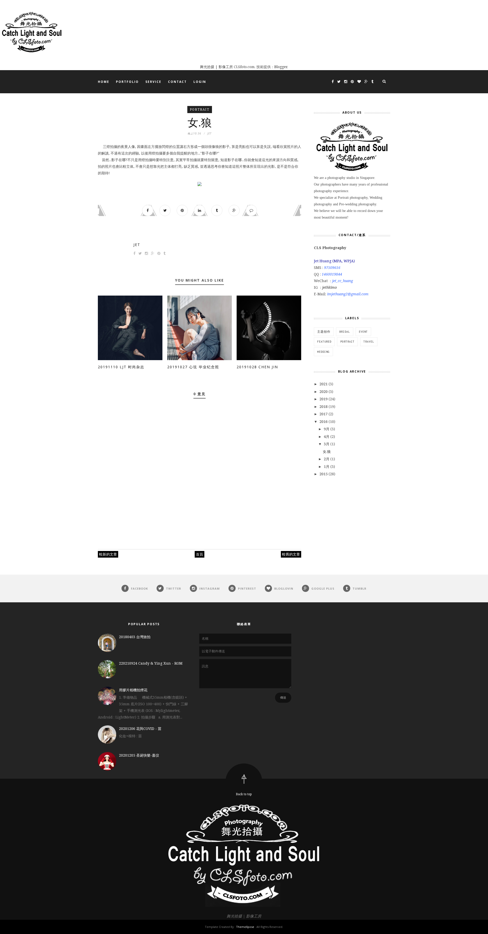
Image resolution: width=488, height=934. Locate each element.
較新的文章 (108, 554)
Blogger (280, 66)
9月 (327, 428)
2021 (324, 383)
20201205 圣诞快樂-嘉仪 (139, 755)
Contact (177, 82)
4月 (327, 436)
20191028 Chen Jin (257, 366)
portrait (199, 109)
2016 (324, 421)
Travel (368, 341)
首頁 (199, 554)
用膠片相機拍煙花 (133, 689)
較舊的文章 (291, 554)
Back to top (244, 794)
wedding (323, 351)
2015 (324, 473)
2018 (324, 406)
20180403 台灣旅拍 (134, 636)
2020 (324, 391)
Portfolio (127, 82)
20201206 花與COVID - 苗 (140, 728)
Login (199, 82)
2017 (324, 413)
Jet (136, 244)
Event (363, 331)
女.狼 (327, 451)
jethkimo (329, 287)
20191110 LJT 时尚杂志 (121, 366)
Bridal (344, 331)
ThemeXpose (245, 927)
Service (153, 82)
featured (324, 341)
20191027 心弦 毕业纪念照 (193, 366)
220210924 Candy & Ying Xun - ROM (150, 663)
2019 (324, 398)
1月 (327, 466)
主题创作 (323, 331)
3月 (327, 443)
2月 (327, 458)
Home (103, 82)
